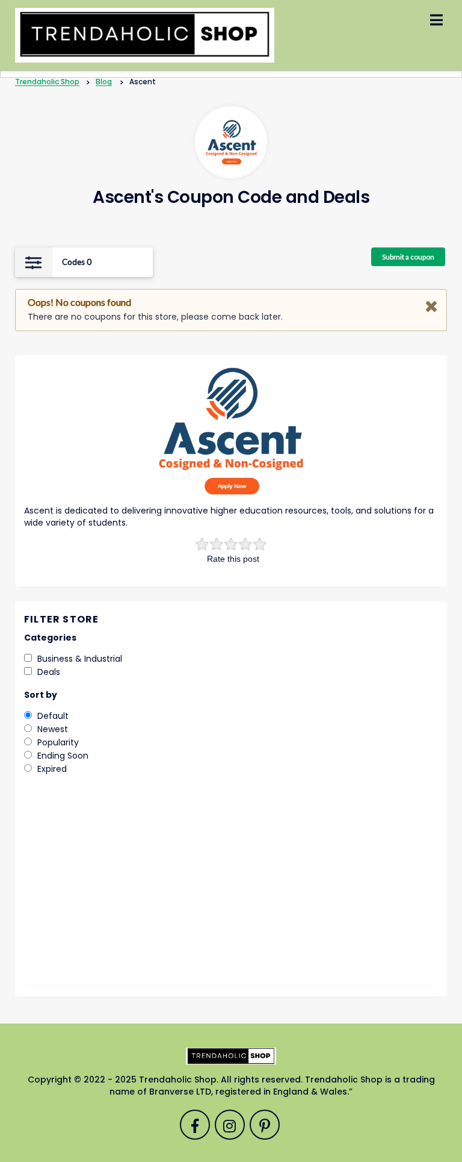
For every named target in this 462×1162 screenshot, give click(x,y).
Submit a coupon (408, 256)
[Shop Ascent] (231, 142)
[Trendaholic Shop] (144, 35)
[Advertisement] (231, 888)
